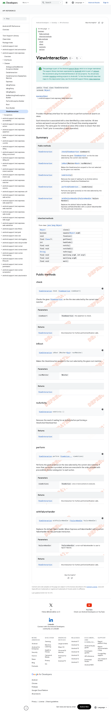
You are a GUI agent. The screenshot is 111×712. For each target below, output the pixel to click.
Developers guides (88, 652)
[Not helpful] (102, 22)
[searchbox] (15, 18)
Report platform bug (102, 642)
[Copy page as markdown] (77, 58)
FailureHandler (85, 198)
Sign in (105, 3)
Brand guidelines (52, 701)
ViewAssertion (73, 152)
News (34, 659)
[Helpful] (99, 22)
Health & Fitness (48, 651)
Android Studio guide (90, 646)
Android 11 (75, 662)
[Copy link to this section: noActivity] (49, 403)
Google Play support (102, 654)
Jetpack (96, 71)
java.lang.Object (42, 96)
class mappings (94, 79)
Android (34, 644)
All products (36, 694)
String (42, 252)
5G (46, 664)
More (25, 3)
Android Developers (42, 23)
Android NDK (89, 665)
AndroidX (78, 71)
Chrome (34, 683)
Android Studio (94, 3)
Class (47, 239)
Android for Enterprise (36, 648)
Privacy (47, 660)
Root (77, 163)
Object (47, 90)
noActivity (66, 175)
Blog (33, 663)
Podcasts (35, 666)
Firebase (35, 687)
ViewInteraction (45, 152)
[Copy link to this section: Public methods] (58, 275)
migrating (52, 76)
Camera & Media (48, 656)
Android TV (62, 661)
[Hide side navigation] (26, 708)
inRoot (64, 163)
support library (74, 69)
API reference (9, 11)
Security (34, 652)
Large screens (63, 644)
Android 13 (75, 655)
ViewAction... (75, 187)
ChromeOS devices (62, 651)
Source (34, 656)
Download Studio (88, 660)
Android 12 (75, 659)
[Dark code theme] (102, 288)
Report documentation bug (103, 648)
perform (65, 187)
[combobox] (52, 3)
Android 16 (75, 645)
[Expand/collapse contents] (48, 28)
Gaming (48, 641)
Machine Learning (48, 646)
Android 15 (75, 648)
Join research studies (102, 659)
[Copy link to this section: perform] (47, 447)
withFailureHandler (70, 198)
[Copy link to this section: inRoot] (45, 344)
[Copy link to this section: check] (44, 282)
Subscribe (84, 707)
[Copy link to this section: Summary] (50, 137)
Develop (54, 23)
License (41, 701)
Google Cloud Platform (40, 690)
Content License (92, 587)
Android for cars (62, 656)
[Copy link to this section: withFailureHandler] (57, 512)
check (64, 152)
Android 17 (75, 641)
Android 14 (75, 652)
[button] (14, 46)
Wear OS (61, 647)
